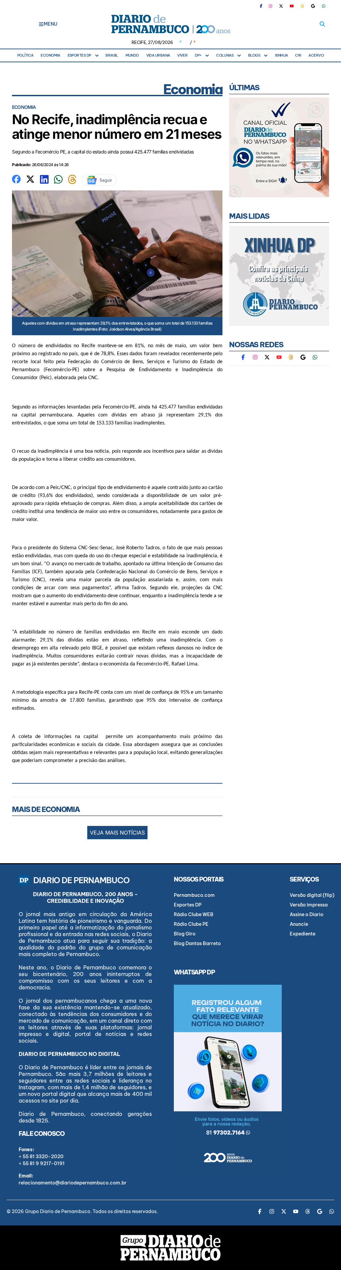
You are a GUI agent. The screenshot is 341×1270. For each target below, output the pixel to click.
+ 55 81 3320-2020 (41, 1156)
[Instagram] (270, 6)
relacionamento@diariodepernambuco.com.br (73, 1183)
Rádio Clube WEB (193, 914)
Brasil (112, 55)
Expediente (302, 934)
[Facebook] (263, 6)
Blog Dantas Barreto (197, 943)
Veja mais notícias (117, 832)
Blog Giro (184, 934)
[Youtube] (292, 6)
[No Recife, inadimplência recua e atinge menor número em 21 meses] (16, 178)
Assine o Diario (306, 914)
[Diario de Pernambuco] (170, 24)
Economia (50, 55)
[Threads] (302, 6)
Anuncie (299, 924)
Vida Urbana (158, 55)
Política (25, 55)
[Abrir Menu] (41, 24)
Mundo (132, 55)
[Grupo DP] (170, 1248)
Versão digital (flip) (312, 895)
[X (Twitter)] (281, 6)
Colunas (224, 55)
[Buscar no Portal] (322, 24)
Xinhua (281, 55)
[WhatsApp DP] (324, 6)
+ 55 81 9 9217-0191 (42, 1163)
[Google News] (313, 6)
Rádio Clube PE (191, 924)
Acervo (316, 55)
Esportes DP (79, 55)
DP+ (198, 55)
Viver (182, 55)
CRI (298, 55)
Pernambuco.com (194, 895)
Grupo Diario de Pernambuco (57, 1211)
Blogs (254, 55)
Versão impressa (309, 905)
